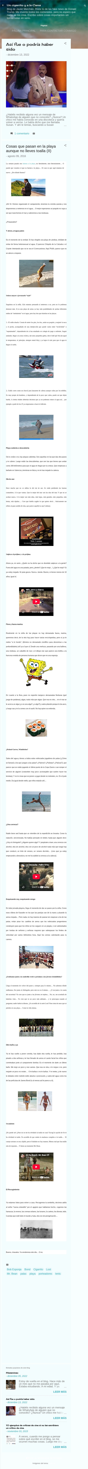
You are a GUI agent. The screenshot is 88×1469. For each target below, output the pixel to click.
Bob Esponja (14, 1269)
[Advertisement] (79, 71)
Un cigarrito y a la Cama (24, 5)
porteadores (45, 1273)
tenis (58, 1273)
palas (23, 1273)
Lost (48, 1269)
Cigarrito (38, 1269)
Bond (27, 1269)
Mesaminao (12, 1373)
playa (33, 1273)
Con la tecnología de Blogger (45, 1458)
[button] (65, 43)
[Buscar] (85, 6)
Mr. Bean (12, 1273)
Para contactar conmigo (58, 30)
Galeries (52, 1463)
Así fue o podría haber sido (20, 1399)
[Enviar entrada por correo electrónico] (34, 133)
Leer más (60, 1391)
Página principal (24, 30)
